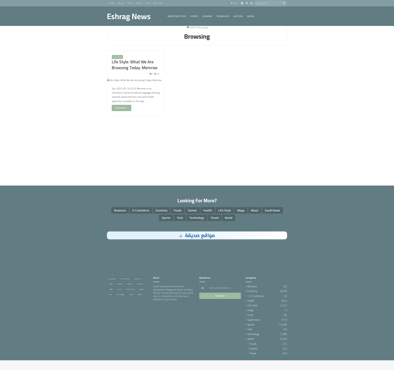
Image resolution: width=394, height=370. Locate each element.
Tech (147, 3)
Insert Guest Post (177, 16)
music (255, 210)
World (139, 3)
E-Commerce (140, 210)
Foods (178, 210)
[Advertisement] (197, 156)
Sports (194, 16)
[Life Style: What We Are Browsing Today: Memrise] (135, 80)
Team (130, 3)
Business (120, 210)
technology (223, 16)
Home (112, 3)
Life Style (238, 16)
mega (241, 210)
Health (207, 210)
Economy (207, 16)
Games (192, 210)
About (121, 3)
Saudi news (272, 210)
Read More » (121, 108)
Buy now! (158, 3)
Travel (214, 218)
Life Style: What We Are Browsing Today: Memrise (134, 65)
